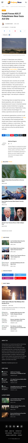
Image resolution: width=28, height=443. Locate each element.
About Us (11, 431)
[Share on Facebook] (4, 31)
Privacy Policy (17, 433)
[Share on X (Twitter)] (9, 31)
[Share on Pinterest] (15, 31)
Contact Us (18, 431)
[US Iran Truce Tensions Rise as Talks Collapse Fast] (14, 214)
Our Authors (8, 433)
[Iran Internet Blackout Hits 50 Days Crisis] (5, 264)
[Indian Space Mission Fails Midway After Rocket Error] (14, 293)
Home (6, 431)
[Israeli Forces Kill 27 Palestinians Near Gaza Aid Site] (14, 46)
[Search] (26, 2)
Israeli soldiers (13, 69)
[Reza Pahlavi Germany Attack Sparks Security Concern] (14, 193)
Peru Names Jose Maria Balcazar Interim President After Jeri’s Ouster (18, 328)
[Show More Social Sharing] (24, 31)
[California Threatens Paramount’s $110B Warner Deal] (5, 373)
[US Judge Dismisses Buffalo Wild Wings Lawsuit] (5, 380)
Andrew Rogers (9, 23)
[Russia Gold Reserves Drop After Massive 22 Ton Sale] (5, 414)
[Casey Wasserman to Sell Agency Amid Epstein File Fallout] (5, 388)
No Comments (6, 27)
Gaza (24, 117)
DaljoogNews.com (16, 438)
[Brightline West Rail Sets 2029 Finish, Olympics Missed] (5, 314)
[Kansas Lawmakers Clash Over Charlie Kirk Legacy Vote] (5, 321)
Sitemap (20, 435)
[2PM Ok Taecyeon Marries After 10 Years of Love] (5, 407)
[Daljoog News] (14, 2)
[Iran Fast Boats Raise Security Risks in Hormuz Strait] (14, 171)
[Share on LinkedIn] (20, 31)
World (3, 10)
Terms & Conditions (11, 435)
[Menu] (2, 2)
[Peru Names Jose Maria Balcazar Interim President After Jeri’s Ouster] (5, 327)
